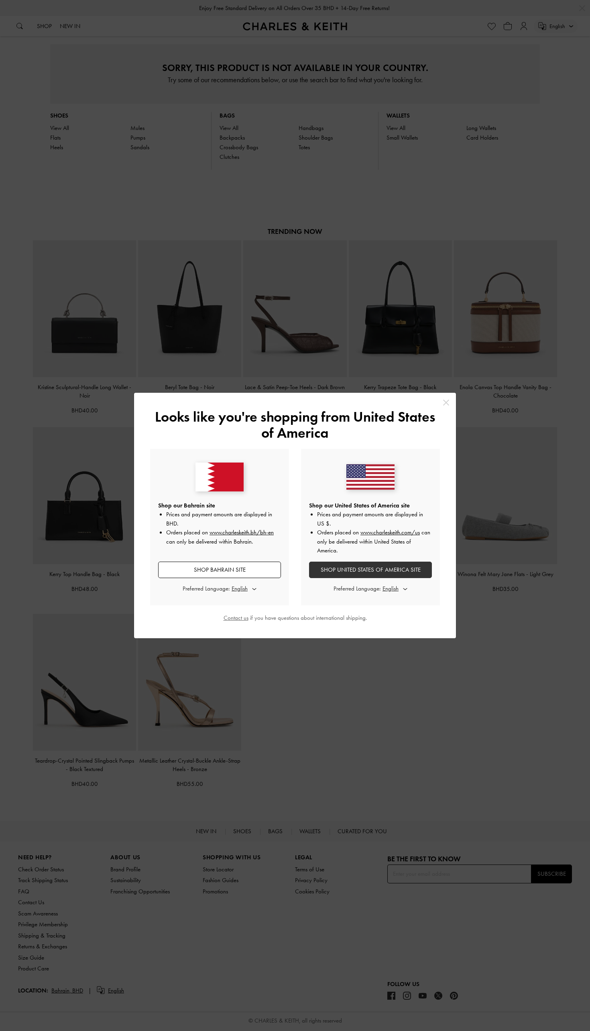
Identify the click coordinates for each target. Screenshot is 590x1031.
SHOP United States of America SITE (371, 569)
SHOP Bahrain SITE (220, 569)
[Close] (446, 402)
